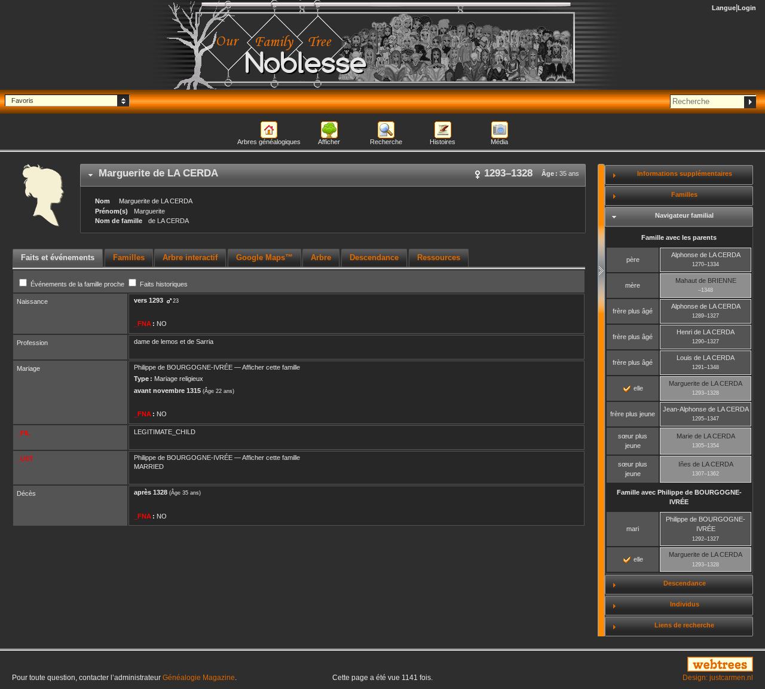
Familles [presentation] (129, 257)
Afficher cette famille (271, 367)
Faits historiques (163, 284)
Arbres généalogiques (269, 141)
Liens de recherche (684, 625)
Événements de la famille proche (77, 284)
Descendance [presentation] (374, 257)
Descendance (684, 583)
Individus (684, 604)
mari (632, 528)
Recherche (386, 141)
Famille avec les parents (679, 237)
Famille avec (679, 497)
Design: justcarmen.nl (718, 677)
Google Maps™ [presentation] (264, 257)
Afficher (329, 141)
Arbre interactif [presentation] (190, 257)
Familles (684, 194)
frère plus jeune (632, 413)
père (632, 259)
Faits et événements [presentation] (57, 257)
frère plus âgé (633, 311)
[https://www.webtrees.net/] (637, 665)
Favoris (22, 100)
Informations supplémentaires (684, 173)
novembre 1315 (177, 390)
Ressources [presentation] (438, 257)
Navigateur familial (684, 215)
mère (632, 285)
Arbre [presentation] (321, 257)
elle (637, 388)
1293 (156, 300)
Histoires (442, 141)
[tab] (333, 175)
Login (747, 7)
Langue (724, 7)
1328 (160, 492)
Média (499, 141)
